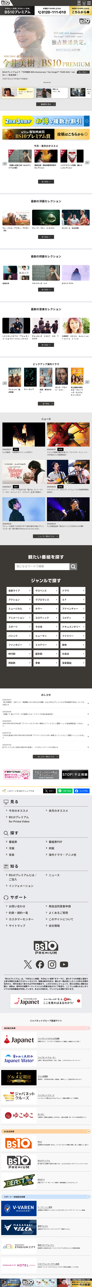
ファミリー (68, 635)
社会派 (65, 653)
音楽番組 (66, 663)
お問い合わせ (17, 906)
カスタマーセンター (21, 919)
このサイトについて (61, 919)
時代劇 (11, 653)
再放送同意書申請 (60, 906)
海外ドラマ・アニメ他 (62, 854)
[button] (2, 42)
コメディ (66, 617)
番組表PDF (55, 842)
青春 (37, 663)
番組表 (13, 842)
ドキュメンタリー (71, 626)
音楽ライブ (14, 590)
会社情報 (54, 925)
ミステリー (41, 644)
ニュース (54, 875)
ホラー (38, 608)
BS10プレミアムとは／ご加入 (23, 877)
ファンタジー (15, 644)
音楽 (11, 854)
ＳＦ (64, 599)
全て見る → (46, 181)
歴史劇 (38, 653)
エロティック (42, 617)
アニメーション (16, 617)
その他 (38, 626)
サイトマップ (17, 925)
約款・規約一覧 (18, 913)
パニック (12, 635)
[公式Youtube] (64, 964)
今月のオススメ (18, 810)
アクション (14, 599)
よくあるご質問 (58, 913)
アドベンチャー (70, 608)
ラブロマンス (42, 599)
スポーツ (12, 626)
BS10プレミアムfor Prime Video (19, 819)
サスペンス (41, 590)
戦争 (64, 644)
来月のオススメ (58, 810)
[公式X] (28, 964)
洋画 (11, 848)
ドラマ (65, 590)
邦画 (51, 848)
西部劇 (11, 663)
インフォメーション (21, 886)
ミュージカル (15, 608)
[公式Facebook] (40, 964)
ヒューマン (41, 635)
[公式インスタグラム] (52, 964)
